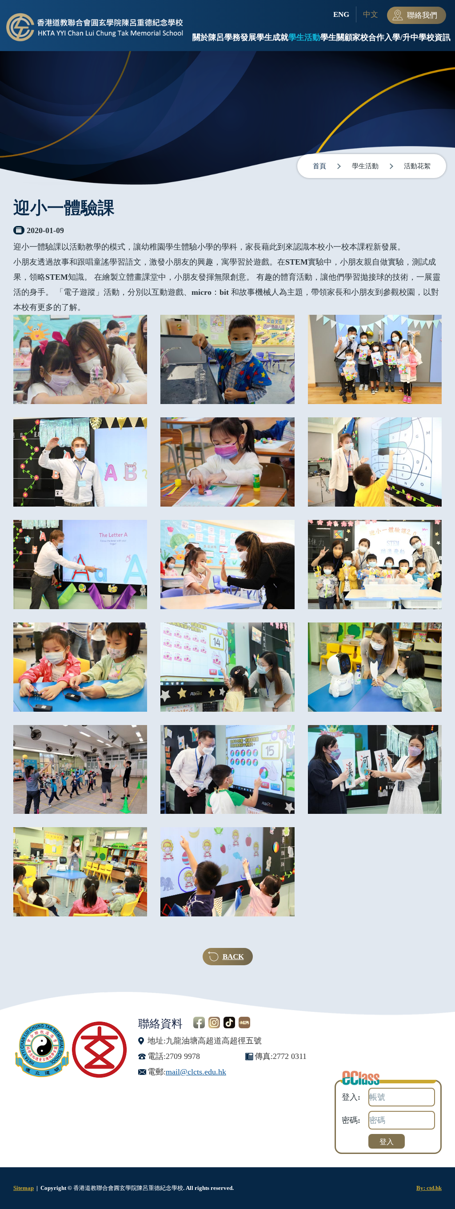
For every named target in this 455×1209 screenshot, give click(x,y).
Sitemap (23, 1188)
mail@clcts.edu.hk (196, 1071)
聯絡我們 (422, 15)
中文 (370, 14)
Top (432, 1172)
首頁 (319, 166)
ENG (341, 14)
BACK (233, 956)
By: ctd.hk (429, 1188)
